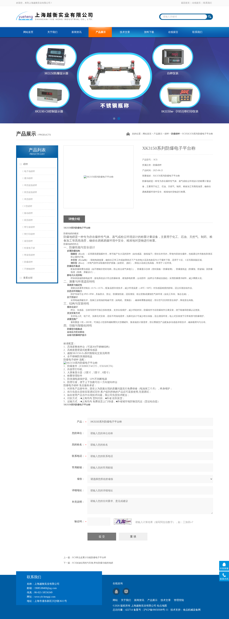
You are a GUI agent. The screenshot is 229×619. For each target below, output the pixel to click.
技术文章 (125, 32)
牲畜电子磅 (29, 248)
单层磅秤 (28, 199)
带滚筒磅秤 (29, 255)
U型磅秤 (28, 206)
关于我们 (52, 32)
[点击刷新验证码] (123, 522)
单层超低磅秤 (30, 185)
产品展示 (101, 32)
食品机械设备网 (192, 609)
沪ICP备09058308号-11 (155, 609)
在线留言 (196, 3)
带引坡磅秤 (29, 227)
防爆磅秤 (28, 262)
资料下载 (149, 32)
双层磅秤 (28, 220)
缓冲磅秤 (28, 178)
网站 (115, 600)
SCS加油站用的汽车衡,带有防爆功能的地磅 (92, 563)
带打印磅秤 (29, 234)
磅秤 (167, 133)
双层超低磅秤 (30, 192)
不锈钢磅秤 (29, 269)
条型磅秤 (28, 241)
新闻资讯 (77, 32)
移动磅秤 (28, 213)
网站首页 (28, 32)
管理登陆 (179, 600)
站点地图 (162, 605)
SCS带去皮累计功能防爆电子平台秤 (89, 557)
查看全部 (28, 277)
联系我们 (207, 3)
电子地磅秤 (29, 171)
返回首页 (185, 3)
